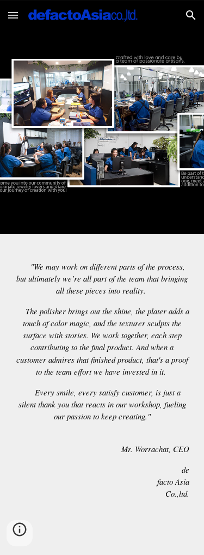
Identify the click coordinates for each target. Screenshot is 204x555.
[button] (13, 15)
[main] (102, 394)
